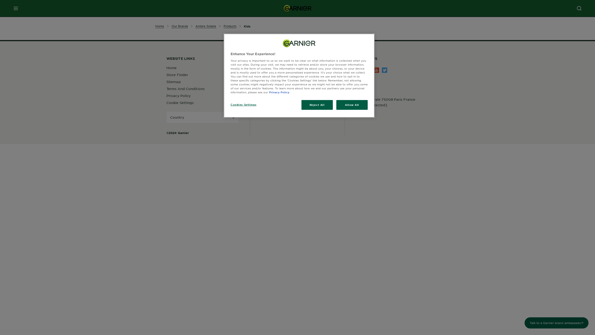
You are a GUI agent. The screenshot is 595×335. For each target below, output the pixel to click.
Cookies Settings (243, 104)
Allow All (352, 104)
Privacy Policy (279, 92)
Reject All (317, 104)
